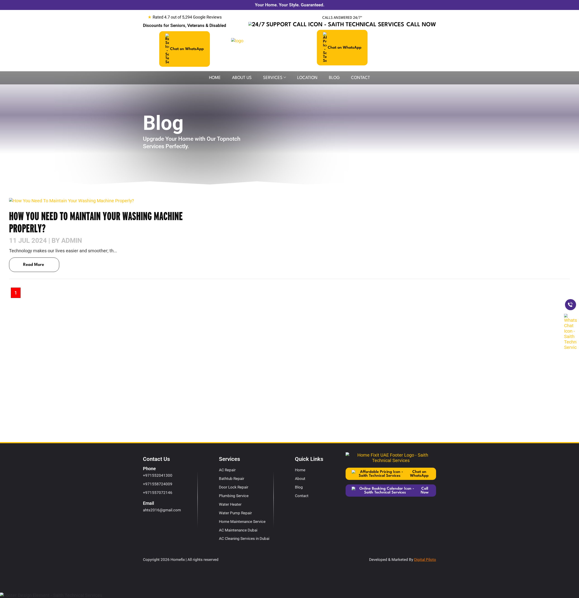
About (300, 478)
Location (307, 78)
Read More (33, 265)
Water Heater (230, 504)
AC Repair (227, 470)
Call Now (421, 25)
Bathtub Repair (231, 478)
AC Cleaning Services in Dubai (244, 538)
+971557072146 (157, 492)
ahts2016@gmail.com (162, 510)
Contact (360, 78)
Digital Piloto (425, 559)
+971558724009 (157, 484)
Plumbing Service (234, 495)
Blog (334, 78)
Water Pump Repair (235, 513)
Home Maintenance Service (242, 521)
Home (215, 78)
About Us (242, 78)
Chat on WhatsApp (187, 49)
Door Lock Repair (233, 487)
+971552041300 (157, 475)
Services (272, 78)
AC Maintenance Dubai (238, 530)
